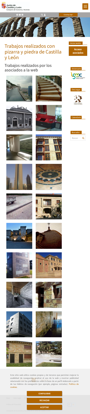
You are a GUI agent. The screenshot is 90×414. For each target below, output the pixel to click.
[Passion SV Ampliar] (49, 118)
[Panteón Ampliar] (19, 118)
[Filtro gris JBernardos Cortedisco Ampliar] (19, 324)
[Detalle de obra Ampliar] (19, 265)
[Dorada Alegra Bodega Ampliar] (49, 265)
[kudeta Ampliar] (19, 88)
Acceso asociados (78, 51)
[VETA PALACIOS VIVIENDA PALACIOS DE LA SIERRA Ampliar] (49, 206)
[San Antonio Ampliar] (49, 147)
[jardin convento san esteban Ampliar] (49, 354)
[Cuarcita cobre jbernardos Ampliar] (19, 236)
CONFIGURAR (44, 393)
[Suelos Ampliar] (49, 177)
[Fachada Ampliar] (49, 295)
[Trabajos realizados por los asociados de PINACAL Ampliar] (49, 88)
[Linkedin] (22, 15)
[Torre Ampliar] (19, 177)
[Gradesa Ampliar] (19, 206)
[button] (44, 15)
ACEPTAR (44, 407)
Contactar (68, 15)
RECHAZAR (44, 400)
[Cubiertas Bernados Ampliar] (49, 236)
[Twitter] (20, 15)
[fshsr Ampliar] (19, 354)
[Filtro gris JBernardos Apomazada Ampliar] (19, 295)
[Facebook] (17, 15)
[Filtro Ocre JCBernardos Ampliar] (49, 324)
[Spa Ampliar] (19, 147)
